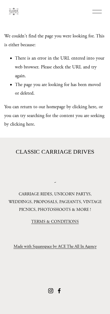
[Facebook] (59, 290)
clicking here (84, 107)
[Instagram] (50, 290)
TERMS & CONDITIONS (55, 221)
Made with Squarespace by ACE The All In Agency (55, 246)
